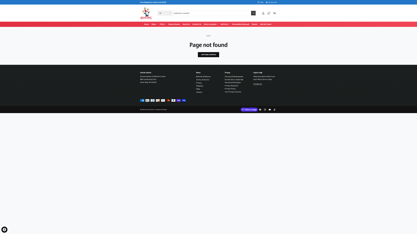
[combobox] (214, 13)
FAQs (198, 89)
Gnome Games (149, 109)
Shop (153, 24)
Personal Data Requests (234, 77)
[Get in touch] (269, 13)
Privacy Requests (231, 86)
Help (261, 2)
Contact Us (257, 84)
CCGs (162, 24)
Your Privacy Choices (233, 92)
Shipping (199, 86)
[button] (274, 13)
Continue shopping (208, 54)
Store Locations (210, 24)
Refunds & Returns (203, 77)
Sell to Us (224, 24)
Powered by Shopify (161, 109)
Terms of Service (202, 80)
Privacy (199, 83)
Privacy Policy (230, 89)
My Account (272, 2)
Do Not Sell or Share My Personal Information (234, 81)
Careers (199, 92)
